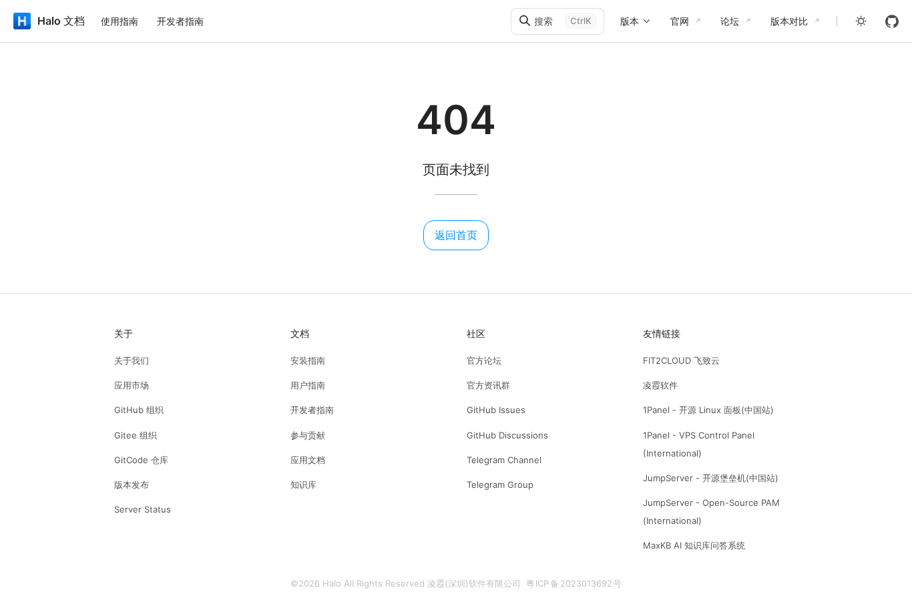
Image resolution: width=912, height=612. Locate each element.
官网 (679, 21)
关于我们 (131, 360)
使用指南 (119, 21)
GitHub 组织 (139, 409)
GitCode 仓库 (141, 459)
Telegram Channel (504, 459)
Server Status (142, 509)
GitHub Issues (496, 409)
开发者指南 (180, 21)
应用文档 (307, 459)
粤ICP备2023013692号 (574, 583)
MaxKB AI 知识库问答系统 (694, 545)
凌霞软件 (660, 385)
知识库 (303, 484)
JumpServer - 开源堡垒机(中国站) (710, 478)
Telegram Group (500, 484)
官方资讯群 (488, 385)
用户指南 (307, 385)
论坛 (729, 21)
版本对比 (789, 21)
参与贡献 (307, 435)
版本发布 (131, 484)
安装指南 (307, 360)
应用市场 (131, 385)
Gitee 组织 (135, 435)
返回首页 (456, 235)
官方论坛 (484, 360)
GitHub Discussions (507, 435)
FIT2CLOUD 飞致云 (681, 360)
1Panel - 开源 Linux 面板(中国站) (708, 409)
